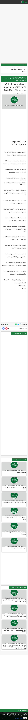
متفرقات (20, 77)
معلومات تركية (15, 77)
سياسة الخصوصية (18, 718)
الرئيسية (24, 77)
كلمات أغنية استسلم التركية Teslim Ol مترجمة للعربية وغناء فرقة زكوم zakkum (15, 79)
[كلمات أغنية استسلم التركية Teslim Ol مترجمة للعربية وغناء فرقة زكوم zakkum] (20, 324)
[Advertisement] (14, 18)
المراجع (23, 71)
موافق (24, 718)
